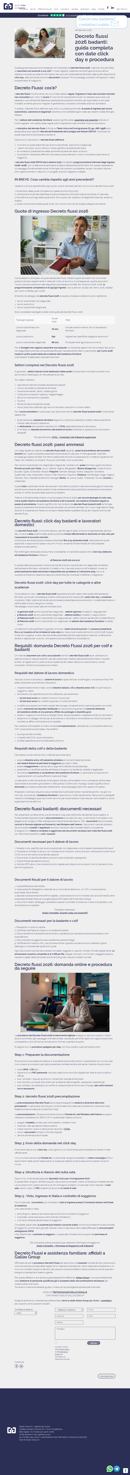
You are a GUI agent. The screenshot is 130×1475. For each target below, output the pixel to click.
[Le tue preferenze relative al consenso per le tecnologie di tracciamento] (125, 1470)
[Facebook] (17, 1366)
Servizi (33, 9)
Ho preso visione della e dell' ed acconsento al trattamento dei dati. (62, 1353)
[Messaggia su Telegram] (116, 1469)
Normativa (64, 9)
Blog (94, 9)
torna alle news (106, 1376)
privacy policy (64, 1349)
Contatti (101, 9)
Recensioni (84, 9)
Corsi (56, 9)
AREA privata (121, 9)
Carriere (74, 9)
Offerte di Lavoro (45, 9)
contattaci (97, 22)
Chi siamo (24, 9)
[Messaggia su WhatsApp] (110, 1469)
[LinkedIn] (21, 1366)
